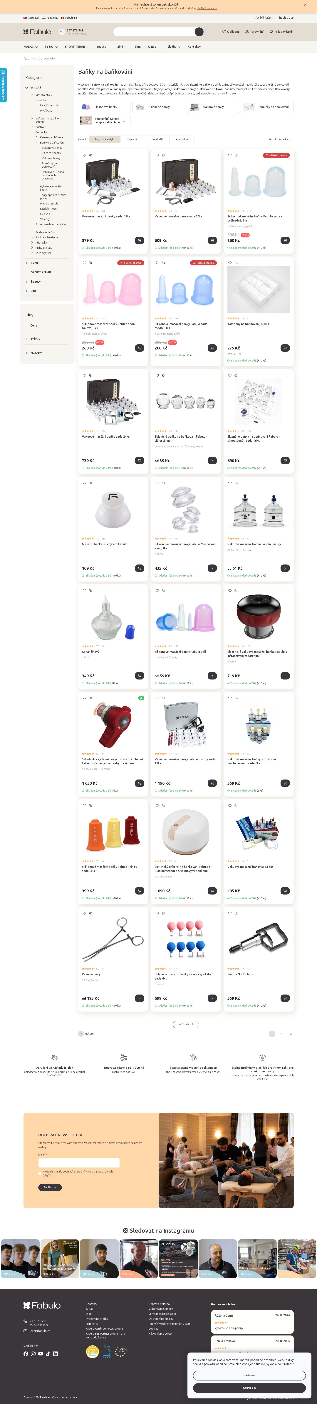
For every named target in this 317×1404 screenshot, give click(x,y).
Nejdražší (157, 139)
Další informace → (207, 8)
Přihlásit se (50, 1187)
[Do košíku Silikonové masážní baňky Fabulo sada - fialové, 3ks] (139, 348)
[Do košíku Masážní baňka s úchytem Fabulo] (139, 568)
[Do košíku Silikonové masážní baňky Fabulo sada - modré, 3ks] (212, 348)
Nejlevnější (133, 139)
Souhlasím (249, 1388)
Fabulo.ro (71, 17)
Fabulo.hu (52, 17)
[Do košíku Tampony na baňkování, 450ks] (285, 348)
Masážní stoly (44, 95)
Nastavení (249, 1375)
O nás (89, 1308)
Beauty (36, 281)
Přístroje (41, 127)
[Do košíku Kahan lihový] (139, 675)
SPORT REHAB (41, 272)
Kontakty (91, 1304)
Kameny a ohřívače (51, 137)
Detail (212, 460)
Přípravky (41, 242)
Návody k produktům (161, 1333)
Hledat (199, 31)
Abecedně (182, 139)
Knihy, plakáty (44, 247)
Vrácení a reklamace (161, 1308)
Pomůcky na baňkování (49, 165)
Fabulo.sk (33, 17)
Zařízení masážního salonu (47, 120)
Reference (92, 1323)
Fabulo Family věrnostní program (105, 1328)
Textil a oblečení (46, 232)
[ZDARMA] (113, 722)
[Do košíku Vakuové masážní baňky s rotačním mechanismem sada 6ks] (285, 783)
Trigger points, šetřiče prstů (53, 196)
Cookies (153, 1328)
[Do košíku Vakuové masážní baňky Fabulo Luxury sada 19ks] (212, 783)
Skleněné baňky (51, 153)
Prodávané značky (97, 1318)
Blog (89, 1313)
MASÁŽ (36, 88)
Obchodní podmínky (161, 1318)
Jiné (33, 291)
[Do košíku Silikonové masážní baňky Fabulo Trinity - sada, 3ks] (139, 891)
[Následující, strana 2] (281, 1034)
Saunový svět (43, 253)
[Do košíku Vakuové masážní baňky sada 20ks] (212, 240)
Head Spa (41, 100)
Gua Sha (45, 214)
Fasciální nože (48, 208)
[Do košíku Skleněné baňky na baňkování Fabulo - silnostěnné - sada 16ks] (285, 460)
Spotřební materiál (47, 237)
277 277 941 (75, 30)
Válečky (45, 219)
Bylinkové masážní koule (51, 188)
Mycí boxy (46, 110)
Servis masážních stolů (162, 1313)
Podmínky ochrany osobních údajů (169, 1323)
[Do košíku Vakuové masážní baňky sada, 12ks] (139, 240)
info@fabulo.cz (40, 1331)
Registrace (286, 17)
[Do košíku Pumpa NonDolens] (285, 998)
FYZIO (35, 263)
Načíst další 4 (186, 1024)
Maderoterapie (49, 203)
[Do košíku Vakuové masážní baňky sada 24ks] (139, 460)
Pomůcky (41, 132)
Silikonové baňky (52, 147)
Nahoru (89, 1033)
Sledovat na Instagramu (162, 1230)
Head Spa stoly (49, 105)
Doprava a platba (159, 1304)
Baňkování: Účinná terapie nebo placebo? (53, 175)
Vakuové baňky (51, 158)
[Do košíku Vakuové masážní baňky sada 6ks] (285, 891)
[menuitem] (30, 47)
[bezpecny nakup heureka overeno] (92, 1351)
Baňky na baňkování (52, 142)
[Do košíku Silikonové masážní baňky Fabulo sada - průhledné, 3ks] (285, 240)
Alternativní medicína (53, 224)
